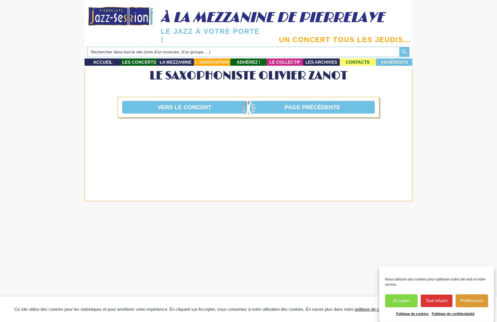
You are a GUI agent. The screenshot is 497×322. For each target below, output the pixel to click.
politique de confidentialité (378, 309)
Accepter (401, 300)
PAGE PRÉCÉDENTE (312, 107)
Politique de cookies (412, 314)
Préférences (471, 300)
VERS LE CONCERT (184, 107)
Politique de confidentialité (453, 314)
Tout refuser (437, 300)
